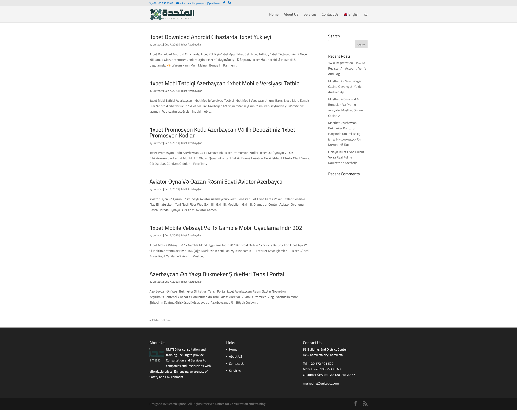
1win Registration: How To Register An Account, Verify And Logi (347, 68)
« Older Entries (159, 320)
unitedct (158, 44)
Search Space (176, 404)
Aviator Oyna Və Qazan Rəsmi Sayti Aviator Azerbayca (216, 181)
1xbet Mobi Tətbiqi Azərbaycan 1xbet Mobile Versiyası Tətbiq (224, 83)
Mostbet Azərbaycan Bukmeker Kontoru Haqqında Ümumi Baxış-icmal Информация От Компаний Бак (344, 134)
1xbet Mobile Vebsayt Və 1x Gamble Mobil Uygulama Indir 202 (225, 227)
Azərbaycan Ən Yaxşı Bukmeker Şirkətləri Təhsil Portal (216, 274)
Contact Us (330, 15)
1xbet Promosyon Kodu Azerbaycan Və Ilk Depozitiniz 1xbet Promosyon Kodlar (222, 132)
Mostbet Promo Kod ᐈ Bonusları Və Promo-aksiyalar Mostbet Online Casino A (345, 107)
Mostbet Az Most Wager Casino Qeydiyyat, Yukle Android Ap (344, 86)
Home (273, 15)
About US (291, 15)
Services (310, 15)
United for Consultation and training (240, 404)
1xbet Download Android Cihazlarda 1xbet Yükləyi (210, 36)
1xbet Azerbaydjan (191, 44)
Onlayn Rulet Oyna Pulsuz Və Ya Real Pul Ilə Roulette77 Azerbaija (346, 157)
